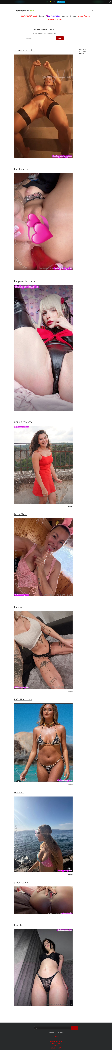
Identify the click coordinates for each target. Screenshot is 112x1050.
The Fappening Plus (52, 1032)
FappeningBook (82, 49)
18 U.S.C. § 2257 (56, 1048)
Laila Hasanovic (23, 699)
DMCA (56, 1046)
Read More (70, 161)
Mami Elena (20, 514)
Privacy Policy (56, 1043)
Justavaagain (21, 882)
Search (59, 38)
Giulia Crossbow (23, 421)
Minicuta (19, 792)
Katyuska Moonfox (25, 281)
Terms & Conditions (56, 1041)
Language (61, 1032)
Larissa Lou (20, 607)
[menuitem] (29, 15)
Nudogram (81, 53)
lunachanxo (20, 925)
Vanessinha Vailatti (24, 50)
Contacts (56, 1036)
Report (56, 1039)
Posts (58, 1032)
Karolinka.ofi (21, 169)
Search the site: (56, 1025)
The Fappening (82, 51)
